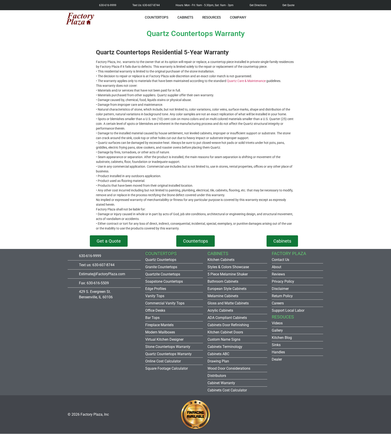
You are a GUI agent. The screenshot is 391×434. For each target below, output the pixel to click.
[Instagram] (267, 414)
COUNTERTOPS (156, 17)
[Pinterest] (282, 414)
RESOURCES (211, 17)
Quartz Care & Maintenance (246, 81)
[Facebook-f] (253, 414)
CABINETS (185, 17)
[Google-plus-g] (296, 414)
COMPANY (238, 17)
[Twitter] (311, 414)
